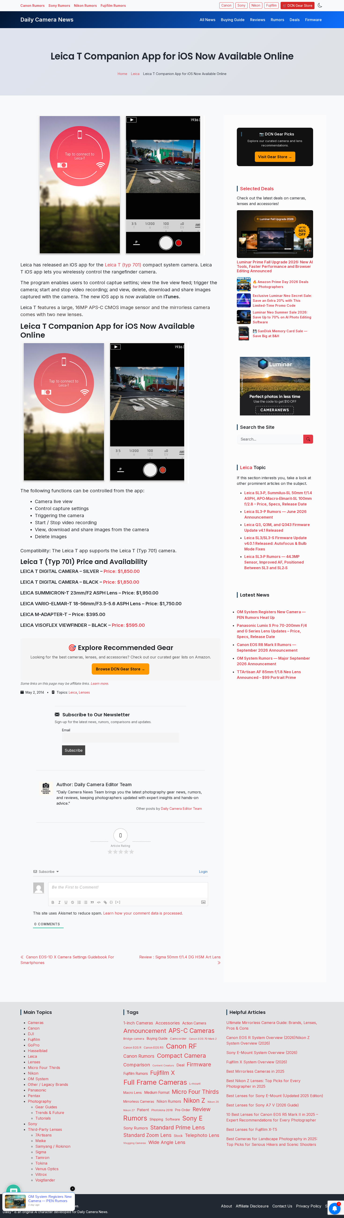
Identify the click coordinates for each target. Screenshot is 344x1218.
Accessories (167, 1022)
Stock (178, 1136)
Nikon (256, 5)
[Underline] (66, 902)
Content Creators (163, 1065)
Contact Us (282, 1206)
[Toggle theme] (320, 5)
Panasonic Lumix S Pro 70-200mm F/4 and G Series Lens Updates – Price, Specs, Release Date (272, 631)
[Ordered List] (79, 902)
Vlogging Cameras (134, 1143)
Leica (73, 692)
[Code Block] (98, 902)
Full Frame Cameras (155, 1082)
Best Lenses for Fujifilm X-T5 (251, 1129)
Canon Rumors (32, 5)
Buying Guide (233, 19)
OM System (38, 1078)
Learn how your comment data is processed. (143, 913)
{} (111, 902)
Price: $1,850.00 (122, 571)
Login (203, 872)
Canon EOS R (132, 1047)
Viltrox (41, 1174)
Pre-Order (182, 1110)
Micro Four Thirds (44, 1067)
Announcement (144, 1030)
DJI (31, 1033)
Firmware (313, 19)
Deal (180, 1065)
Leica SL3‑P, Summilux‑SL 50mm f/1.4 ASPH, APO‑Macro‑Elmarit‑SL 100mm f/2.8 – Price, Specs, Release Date (278, 498)
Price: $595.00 (128, 625)
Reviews (257, 19)
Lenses (84, 692)
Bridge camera (133, 1038)
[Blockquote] (92, 902)
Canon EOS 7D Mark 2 (203, 1038)
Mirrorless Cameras (138, 1101)
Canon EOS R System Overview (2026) (261, 1037)
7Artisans (43, 1135)
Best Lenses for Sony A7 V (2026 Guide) (262, 1105)
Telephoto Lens (202, 1135)
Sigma (40, 1152)
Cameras (36, 1022)
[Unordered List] (85, 902)
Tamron (42, 1157)
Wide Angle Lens (166, 1142)
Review (202, 1109)
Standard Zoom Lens (147, 1135)
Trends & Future (49, 1112)
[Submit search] (308, 439)
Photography (39, 1101)
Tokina (41, 1163)
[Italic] (59, 902)
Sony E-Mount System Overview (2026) (261, 1052)
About (226, 1206)
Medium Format (156, 1092)
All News (207, 19)
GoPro (34, 1045)
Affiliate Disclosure (252, 1206)
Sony (241, 5)
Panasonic (37, 1090)
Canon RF (181, 1046)
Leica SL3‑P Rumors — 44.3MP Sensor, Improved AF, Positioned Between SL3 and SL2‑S (274, 562)
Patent (143, 1109)
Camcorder (178, 1038)
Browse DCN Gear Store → (120, 669)
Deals (295, 19)
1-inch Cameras (138, 1022)
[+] (118, 902)
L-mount (195, 1083)
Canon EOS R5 (154, 1047)
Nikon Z (194, 1100)
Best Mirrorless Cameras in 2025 (255, 1071)
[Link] (105, 902)
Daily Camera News (46, 19)
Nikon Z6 (213, 1101)
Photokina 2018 (162, 1110)
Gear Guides (46, 1107)
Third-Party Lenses (45, 1129)
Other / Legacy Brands (48, 1084)
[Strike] (72, 902)
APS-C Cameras (191, 1030)
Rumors (277, 19)
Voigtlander (45, 1180)
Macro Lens (132, 1093)
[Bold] (53, 902)
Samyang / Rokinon (52, 1146)
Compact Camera (181, 1055)
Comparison (136, 1065)
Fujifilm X (162, 1072)
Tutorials (43, 1118)
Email (66, 730)
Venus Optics (47, 1168)
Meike (40, 1140)
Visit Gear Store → (275, 156)
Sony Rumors (59, 5)
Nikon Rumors (85, 5)
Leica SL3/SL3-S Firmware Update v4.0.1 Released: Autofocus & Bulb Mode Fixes (275, 543)
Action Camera (194, 1023)
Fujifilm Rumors (113, 5)
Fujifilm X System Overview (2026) (256, 1062)
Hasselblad (37, 1050)
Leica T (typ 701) (123, 265)
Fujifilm (271, 5)
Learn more (99, 683)
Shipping (156, 1119)
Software (172, 1119)
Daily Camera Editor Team (181, 809)
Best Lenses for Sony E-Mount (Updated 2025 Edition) (274, 1095)
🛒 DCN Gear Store (297, 5)
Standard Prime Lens (177, 1127)
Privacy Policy (308, 1206)
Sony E (192, 1118)
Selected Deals (257, 188)
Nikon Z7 (129, 1110)
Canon (226, 5)
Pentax (34, 1095)
